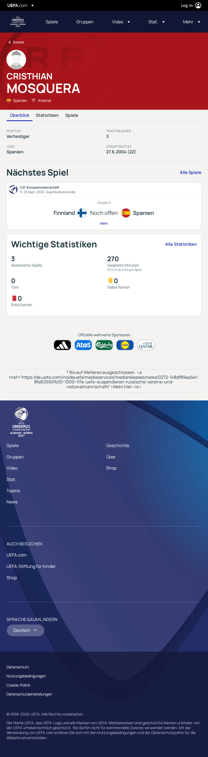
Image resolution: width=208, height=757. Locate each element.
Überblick (19, 115)
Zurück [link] (18, 42)
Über (111, 457)
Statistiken (47, 115)
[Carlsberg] (104, 345)
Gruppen (15, 457)
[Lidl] (125, 345)
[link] (51, 22)
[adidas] (62, 345)
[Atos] (83, 345)
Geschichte (117, 445)
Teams (13, 491)
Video (12, 468)
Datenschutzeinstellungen (29, 694)
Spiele (71, 115)
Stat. (11, 479)
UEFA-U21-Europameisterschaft (17, 22)
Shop (111, 468)
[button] (121, 22)
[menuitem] (54, 22)
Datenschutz (17, 666)
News (11, 502)
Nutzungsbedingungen (26, 675)
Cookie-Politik (18, 685)
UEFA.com (16, 555)
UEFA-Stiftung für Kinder (31, 566)
